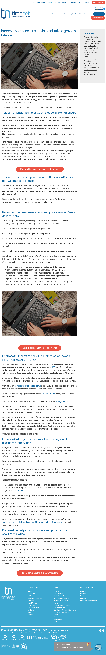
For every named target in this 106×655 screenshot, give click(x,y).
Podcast (83, 598)
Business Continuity (91, 37)
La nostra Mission (39, 2)
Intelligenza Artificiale (91, 48)
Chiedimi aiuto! (65, 648)
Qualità (56, 591)
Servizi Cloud (88, 65)
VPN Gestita (32, 605)
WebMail (30, 615)
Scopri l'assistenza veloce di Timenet (40, 348)
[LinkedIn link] (103, 630)
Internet (30, 591)
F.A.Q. (56, 621)
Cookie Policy (24, 632)
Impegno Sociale (61, 2)
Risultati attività (59, 607)
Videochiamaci (98, 2)
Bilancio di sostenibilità (62, 605)
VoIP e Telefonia (89, 74)
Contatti (86, 2)
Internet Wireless (90, 50)
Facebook (83, 594)
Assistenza (58, 619)
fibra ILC (20, 491)
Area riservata (99, 14)
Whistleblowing (60, 632)
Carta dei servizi (59, 617)
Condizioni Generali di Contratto (65, 610)
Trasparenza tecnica (61, 600)
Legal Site (45, 632)
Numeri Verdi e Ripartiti (92, 59)
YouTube (83, 596)
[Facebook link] (100, 630)
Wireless (31, 600)
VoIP (29, 596)
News (50, 2)
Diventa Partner (33, 612)
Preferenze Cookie (6, 632)
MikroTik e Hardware (91, 52)
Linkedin (83, 591)
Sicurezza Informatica (91, 67)
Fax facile (31, 610)
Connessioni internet (91, 39)
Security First (49, 394)
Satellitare (31, 594)
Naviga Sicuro (62, 402)
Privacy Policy (16, 632)
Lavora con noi (75, 2)
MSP (53, 367)
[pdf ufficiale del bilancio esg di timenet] (44, 637)
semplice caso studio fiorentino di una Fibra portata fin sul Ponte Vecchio (33, 522)
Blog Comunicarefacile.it (88, 600)
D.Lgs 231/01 (51, 632)
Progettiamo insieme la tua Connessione (39, 573)
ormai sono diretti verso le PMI (28, 386)
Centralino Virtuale (34, 607)
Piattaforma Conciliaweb (62, 596)
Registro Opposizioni (35, 632)
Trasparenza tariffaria (61, 598)
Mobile (61, 14)
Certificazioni (58, 594)
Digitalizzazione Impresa (92, 41)
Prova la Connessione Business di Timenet (39, 169)
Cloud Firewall (32, 603)
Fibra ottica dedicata (35, 598)
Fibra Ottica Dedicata (91, 43)
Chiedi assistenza (98, 17)
